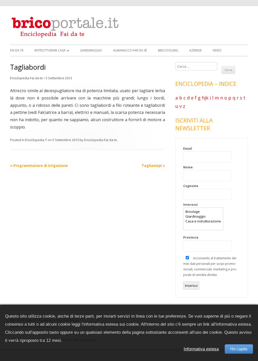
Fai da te (16, 50)
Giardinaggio (91, 50)
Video (217, 50)
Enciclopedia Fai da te (26, 78)
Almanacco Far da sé (130, 50)
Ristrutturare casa (50, 50)
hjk (205, 98)
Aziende (195, 50)
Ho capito (238, 349)
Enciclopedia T (36, 140)
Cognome (190, 186)
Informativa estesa (201, 349)
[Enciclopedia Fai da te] (66, 36)
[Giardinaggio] (203, 216)
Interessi (190, 204)
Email (187, 148)
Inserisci (191, 285)
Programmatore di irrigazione (39, 165)
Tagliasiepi (153, 165)
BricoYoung (168, 50)
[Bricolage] (203, 211)
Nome (188, 167)
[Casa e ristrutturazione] (203, 221)
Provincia (190, 237)
